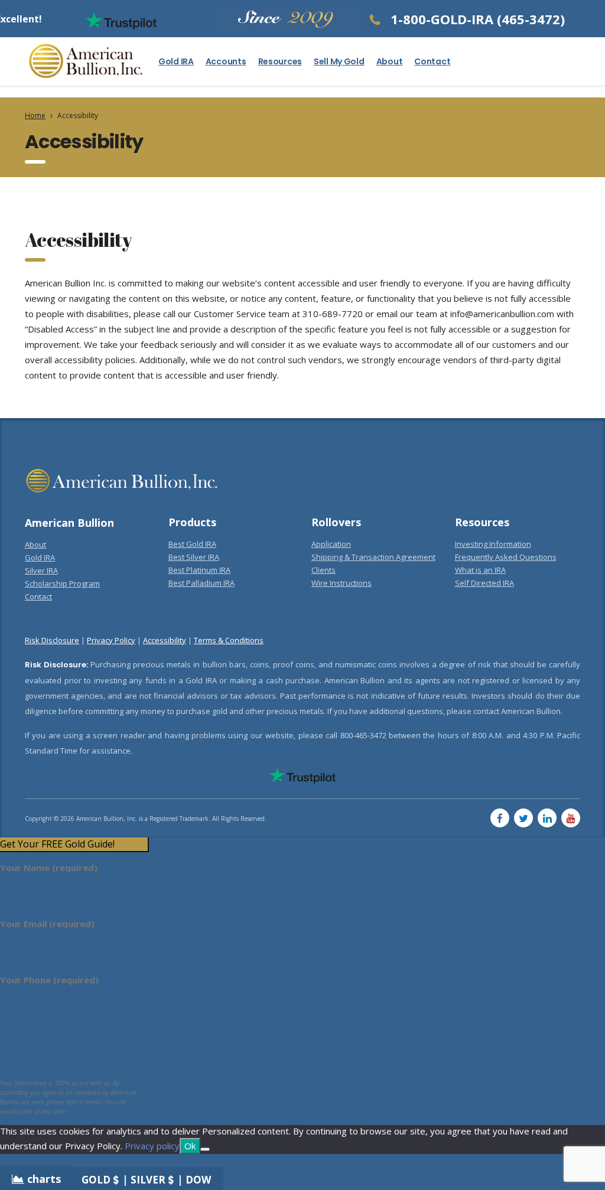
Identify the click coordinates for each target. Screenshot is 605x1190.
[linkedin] (547, 817)
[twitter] (523, 817)
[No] (205, 1149)
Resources (280, 61)
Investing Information (493, 544)
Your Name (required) (48, 867)
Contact (432, 61)
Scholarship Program (62, 583)
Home (35, 115)
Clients (323, 570)
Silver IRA (41, 570)
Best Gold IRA (192, 544)
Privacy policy (152, 1146)
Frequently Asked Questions (506, 557)
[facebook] (499, 817)
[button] (74, 844)
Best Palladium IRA (201, 583)
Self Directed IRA (484, 583)
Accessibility (164, 640)
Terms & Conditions (229, 640)
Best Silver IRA (193, 557)
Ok (190, 1146)
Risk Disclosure (52, 640)
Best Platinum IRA (199, 570)
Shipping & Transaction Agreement (373, 557)
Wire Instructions (341, 583)
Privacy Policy (111, 640)
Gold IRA (176, 61)
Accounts (226, 61)
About (389, 61)
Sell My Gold (339, 61)
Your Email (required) (47, 924)
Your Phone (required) (49, 980)
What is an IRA (480, 570)
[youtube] (570, 817)
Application (331, 544)
